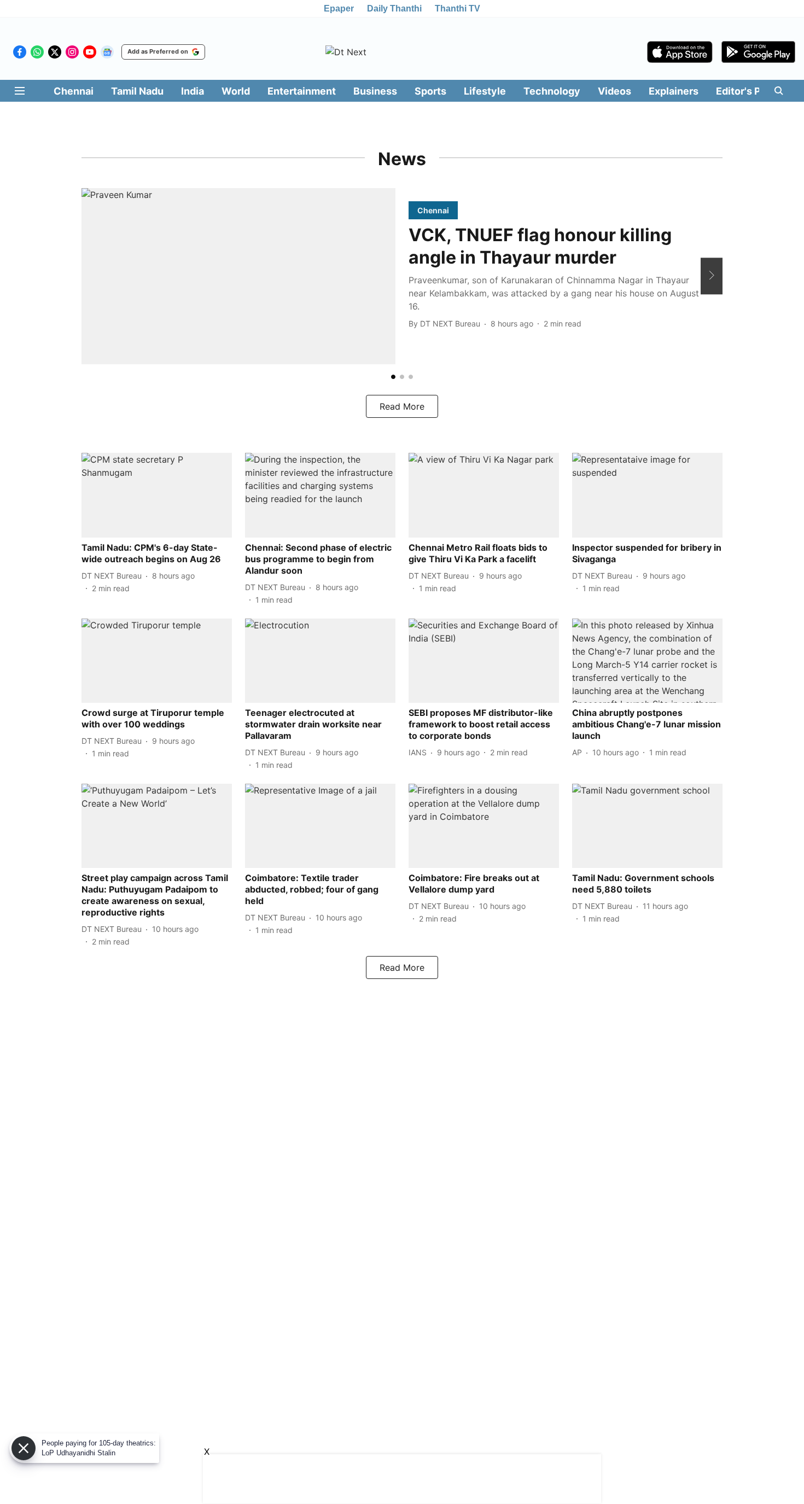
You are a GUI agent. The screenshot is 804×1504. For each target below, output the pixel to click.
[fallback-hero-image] (238, 276)
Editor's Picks (748, 91)
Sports (430, 91)
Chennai (74, 91)
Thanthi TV (457, 8)
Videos (614, 91)
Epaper (339, 8)
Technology (551, 91)
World (236, 91)
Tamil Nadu (137, 91)
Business (375, 91)
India (192, 91)
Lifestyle (485, 91)
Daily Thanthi (394, 8)
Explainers (673, 91)
